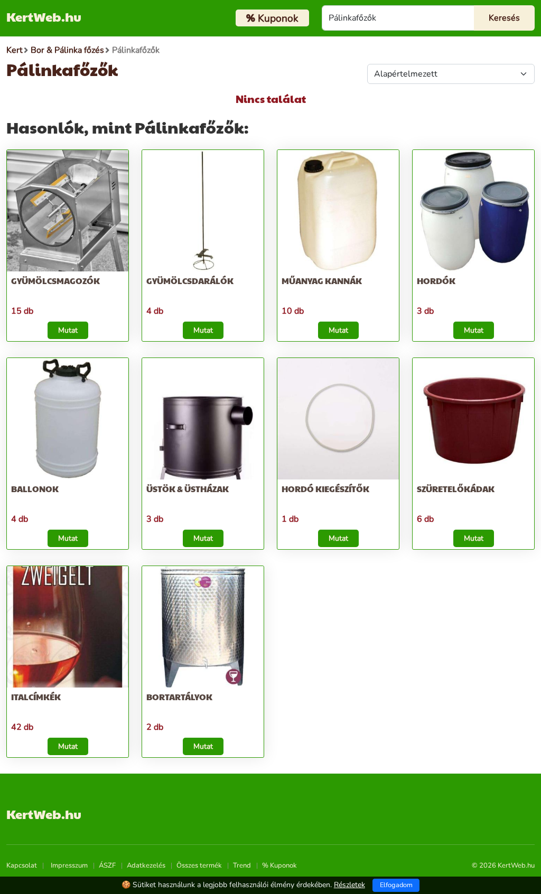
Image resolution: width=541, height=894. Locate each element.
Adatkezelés (146, 865)
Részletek (349, 885)
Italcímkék (36, 697)
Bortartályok (179, 697)
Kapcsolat (21, 865)
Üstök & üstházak (187, 489)
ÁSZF (107, 865)
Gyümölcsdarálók (190, 281)
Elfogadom (396, 885)
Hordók (436, 281)
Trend (242, 865)
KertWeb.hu (43, 16)
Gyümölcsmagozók (55, 281)
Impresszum (69, 865)
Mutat (68, 330)
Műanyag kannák (322, 281)
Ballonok (35, 489)
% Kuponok (279, 865)
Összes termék (199, 865)
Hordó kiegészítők (325, 489)
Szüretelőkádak (456, 489)
